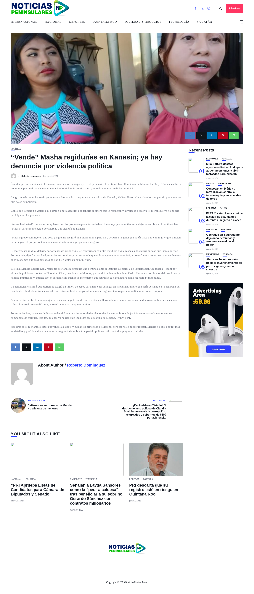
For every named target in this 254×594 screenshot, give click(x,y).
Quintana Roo (105, 21)
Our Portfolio (145, 561)
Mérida (210, 184)
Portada (148, 479)
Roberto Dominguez (31, 176)
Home (102, 561)
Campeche (76, 479)
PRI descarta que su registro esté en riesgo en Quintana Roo (153, 489)
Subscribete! (234, 8)
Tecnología (179, 21)
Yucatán (204, 21)
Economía (212, 159)
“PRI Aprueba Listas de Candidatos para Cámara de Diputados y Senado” (37, 489)
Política (16, 149)
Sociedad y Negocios (143, 21)
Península (91, 479)
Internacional (24, 21)
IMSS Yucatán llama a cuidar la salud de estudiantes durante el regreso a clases (224, 217)
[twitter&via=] (201, 135)
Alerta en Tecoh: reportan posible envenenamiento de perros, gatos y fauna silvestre (224, 264)
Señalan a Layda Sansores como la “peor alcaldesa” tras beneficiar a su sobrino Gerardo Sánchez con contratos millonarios (96, 494)
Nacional (53, 21)
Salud (223, 208)
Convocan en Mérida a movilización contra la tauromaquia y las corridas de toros (223, 193)
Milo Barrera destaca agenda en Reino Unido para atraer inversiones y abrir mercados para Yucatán (224, 168)
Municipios (224, 184)
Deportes (77, 21)
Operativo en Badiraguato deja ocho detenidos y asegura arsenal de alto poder (223, 239)
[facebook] (190, 135)
